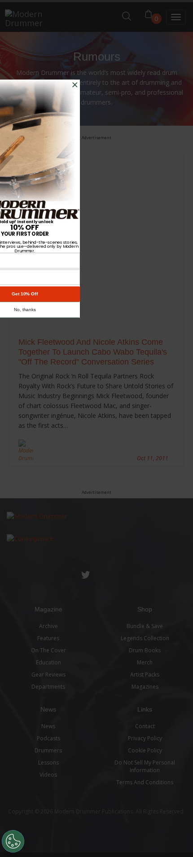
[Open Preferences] (13, 841)
